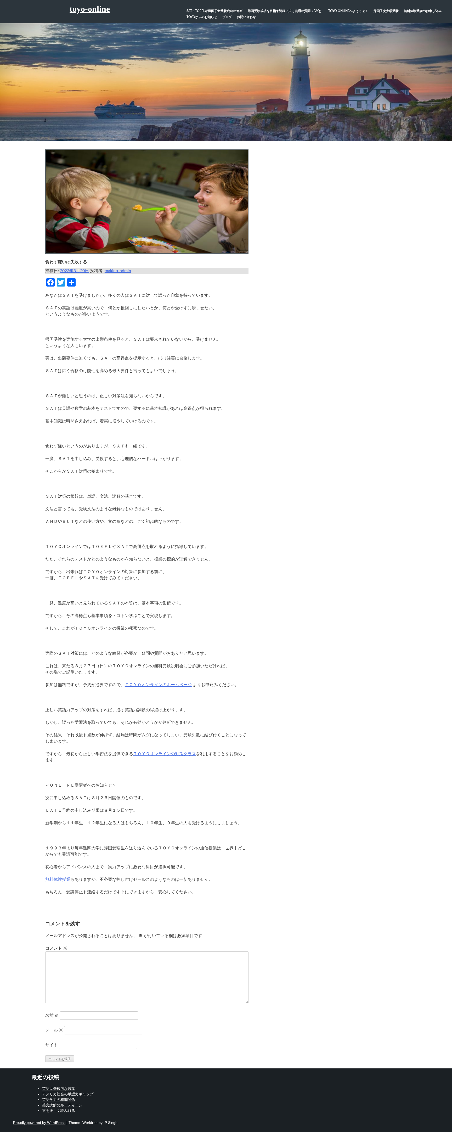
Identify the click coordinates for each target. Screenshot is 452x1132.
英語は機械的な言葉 (58, 1088)
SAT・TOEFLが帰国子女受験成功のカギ (214, 11)
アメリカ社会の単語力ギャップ (67, 1094)
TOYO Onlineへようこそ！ (348, 11)
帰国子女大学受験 (386, 11)
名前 (52, 1015)
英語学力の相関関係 (58, 1099)
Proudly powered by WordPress (39, 1122)
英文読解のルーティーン (62, 1105)
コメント (56, 948)
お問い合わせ (246, 17)
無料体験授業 (57, 879)
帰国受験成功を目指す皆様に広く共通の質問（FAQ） (285, 11)
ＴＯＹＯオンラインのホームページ (158, 685)
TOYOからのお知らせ (202, 17)
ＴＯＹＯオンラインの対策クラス (164, 754)
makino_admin (118, 271)
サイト (51, 1045)
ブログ (227, 17)
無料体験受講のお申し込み (423, 11)
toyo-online (90, 9)
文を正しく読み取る (58, 1110)
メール (54, 1030)
